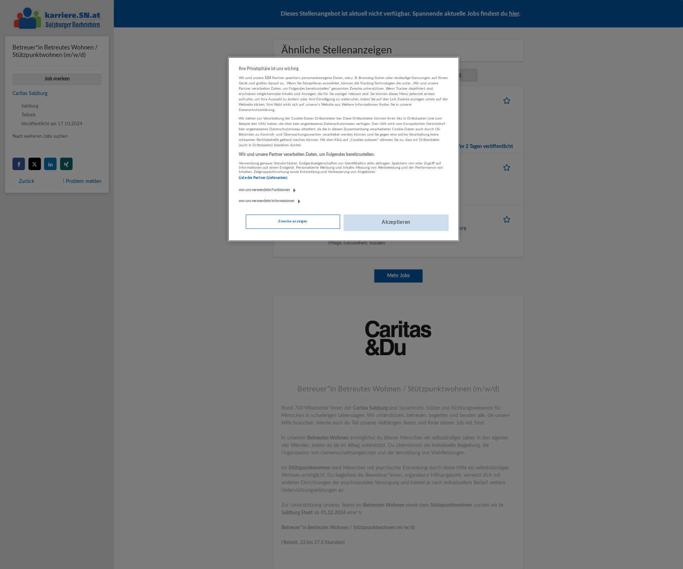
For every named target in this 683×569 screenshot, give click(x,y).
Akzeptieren (396, 222)
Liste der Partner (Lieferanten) (263, 178)
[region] (343, 149)
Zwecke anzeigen (292, 221)
